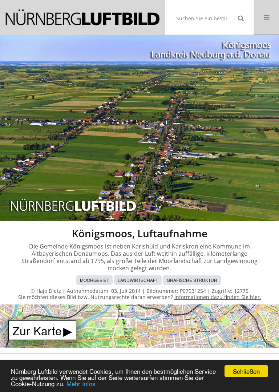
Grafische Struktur (192, 280)
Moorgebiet (94, 280)
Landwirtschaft (138, 280)
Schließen (246, 371)
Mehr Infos (81, 383)
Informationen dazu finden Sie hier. (217, 297)
